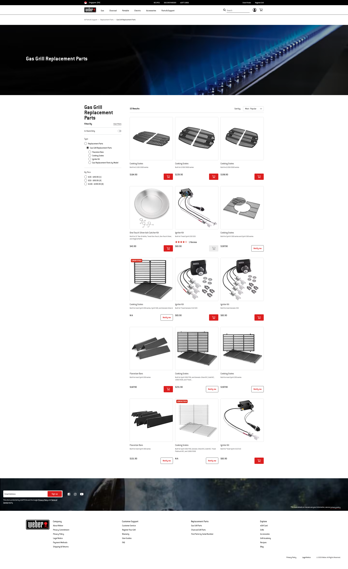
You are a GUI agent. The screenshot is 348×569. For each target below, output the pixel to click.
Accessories (265, 534)
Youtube (82, 494)
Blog (262, 546)
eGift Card (264, 525)
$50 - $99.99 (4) (94, 180)
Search (229, 10)
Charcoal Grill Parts (198, 530)
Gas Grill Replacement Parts (126, 20)
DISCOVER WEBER (170, 3)
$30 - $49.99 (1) (94, 177)
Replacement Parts (107, 20)
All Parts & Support (90, 20)
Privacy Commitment (61, 530)
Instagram (75, 494)
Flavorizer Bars (98, 152)
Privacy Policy (43, 500)
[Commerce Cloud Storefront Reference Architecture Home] (90, 9)
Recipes (263, 542)
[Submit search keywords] (224, 10)
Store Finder (247, 3)
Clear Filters (117, 124)
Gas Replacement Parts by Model (105, 162)
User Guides (127, 538)
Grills (262, 530)
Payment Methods (60, 542)
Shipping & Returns (61, 546)
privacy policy (336, 507)
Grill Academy (265, 538)
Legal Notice (58, 538)
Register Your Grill (129, 530)
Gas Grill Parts (196, 525)
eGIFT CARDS (184, 3)
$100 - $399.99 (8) (96, 184)
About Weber (58, 525)
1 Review (193, 242)
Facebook (69, 494)
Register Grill (259, 3)
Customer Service (129, 525)
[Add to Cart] (168, 177)
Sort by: (237, 109)
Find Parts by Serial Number (202, 534)
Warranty (125, 534)
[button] (106, 10)
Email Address (10, 494)
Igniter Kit (96, 159)
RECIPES (157, 3)
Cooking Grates (98, 155)
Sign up (55, 494)
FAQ (123, 542)
